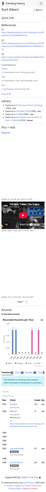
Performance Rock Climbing (29, 105)
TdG (3, 76)
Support (19, 485)
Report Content (30, 488)
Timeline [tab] (6, 372)
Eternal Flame (16, 462)
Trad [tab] (41, 372)
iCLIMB (19, 114)
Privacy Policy (15, 488)
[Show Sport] (9, 363)
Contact (9, 485)
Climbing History (15, 3)
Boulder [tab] (30, 372)
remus (4, 68)
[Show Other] (37, 363)
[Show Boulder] (19, 363)
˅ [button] (44, 18)
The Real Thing (23, 111)
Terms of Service (32, 485)
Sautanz (13, 404)
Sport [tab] (19, 372)
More (38, 10)
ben (3, 85)
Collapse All (8, 396)
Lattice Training (30, 477)
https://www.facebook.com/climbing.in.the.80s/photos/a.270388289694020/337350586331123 (22, 46)
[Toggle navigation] (41, 3)
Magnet (5, 132)
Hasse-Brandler (17, 448)
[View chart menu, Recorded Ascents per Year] (41, 320)
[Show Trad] (28, 363)
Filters (6, 392)
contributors (29, 482)
